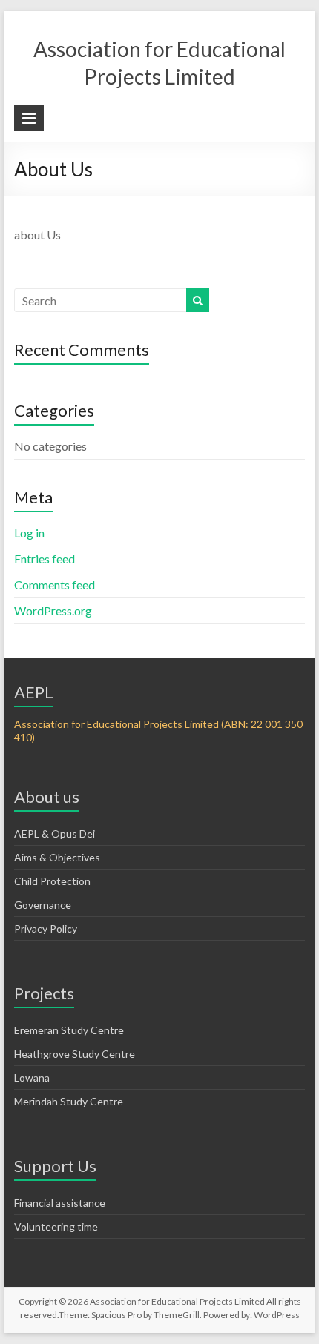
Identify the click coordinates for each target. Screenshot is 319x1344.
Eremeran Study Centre (69, 1030)
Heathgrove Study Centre (74, 1053)
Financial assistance (59, 1202)
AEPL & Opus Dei (54, 833)
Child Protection (52, 881)
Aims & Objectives (57, 857)
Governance (42, 904)
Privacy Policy (45, 928)
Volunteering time (56, 1226)
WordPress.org (53, 610)
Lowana (32, 1077)
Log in (29, 533)
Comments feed (54, 584)
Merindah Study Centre (68, 1101)
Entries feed (44, 559)
